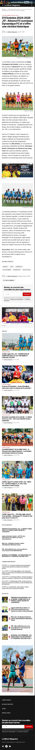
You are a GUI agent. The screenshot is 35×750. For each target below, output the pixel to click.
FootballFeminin (7, 269)
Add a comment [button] (9, 280)
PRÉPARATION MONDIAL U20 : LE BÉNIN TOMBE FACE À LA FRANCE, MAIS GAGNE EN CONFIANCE (17, 530)
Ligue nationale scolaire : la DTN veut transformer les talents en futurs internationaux (13, 537)
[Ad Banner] (17, 170)
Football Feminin (6, 15)
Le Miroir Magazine (12, 5)
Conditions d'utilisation (22, 731)
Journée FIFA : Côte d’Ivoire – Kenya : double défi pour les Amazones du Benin (15, 587)
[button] (3, 5)
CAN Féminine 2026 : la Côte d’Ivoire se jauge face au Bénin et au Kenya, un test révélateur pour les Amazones (17, 582)
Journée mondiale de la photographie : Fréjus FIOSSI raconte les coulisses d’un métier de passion (16, 567)
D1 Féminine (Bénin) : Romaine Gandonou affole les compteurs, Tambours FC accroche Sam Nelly (17, 577)
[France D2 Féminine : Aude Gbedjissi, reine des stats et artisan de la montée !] (17, 374)
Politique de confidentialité (16, 299)
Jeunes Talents (6, 700)
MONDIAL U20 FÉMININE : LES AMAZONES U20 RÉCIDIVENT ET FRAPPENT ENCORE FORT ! (16, 555)
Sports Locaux (14, 15)
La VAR (3, 708)
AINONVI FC (5, 266)
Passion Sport (16, 269)
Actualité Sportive (7, 704)
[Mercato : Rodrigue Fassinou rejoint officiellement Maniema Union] (5, 619)
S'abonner (27, 294)
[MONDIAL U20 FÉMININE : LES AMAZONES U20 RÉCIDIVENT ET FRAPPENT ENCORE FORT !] (5, 637)
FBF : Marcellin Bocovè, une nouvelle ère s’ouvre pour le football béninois (14, 550)
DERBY (11, 266)
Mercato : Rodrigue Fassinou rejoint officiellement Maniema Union (13, 544)
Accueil (3, 9)
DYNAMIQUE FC (19, 266)
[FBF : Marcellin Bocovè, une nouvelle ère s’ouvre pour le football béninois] (5, 628)
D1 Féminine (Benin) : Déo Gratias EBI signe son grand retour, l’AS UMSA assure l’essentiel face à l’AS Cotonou (17, 572)
